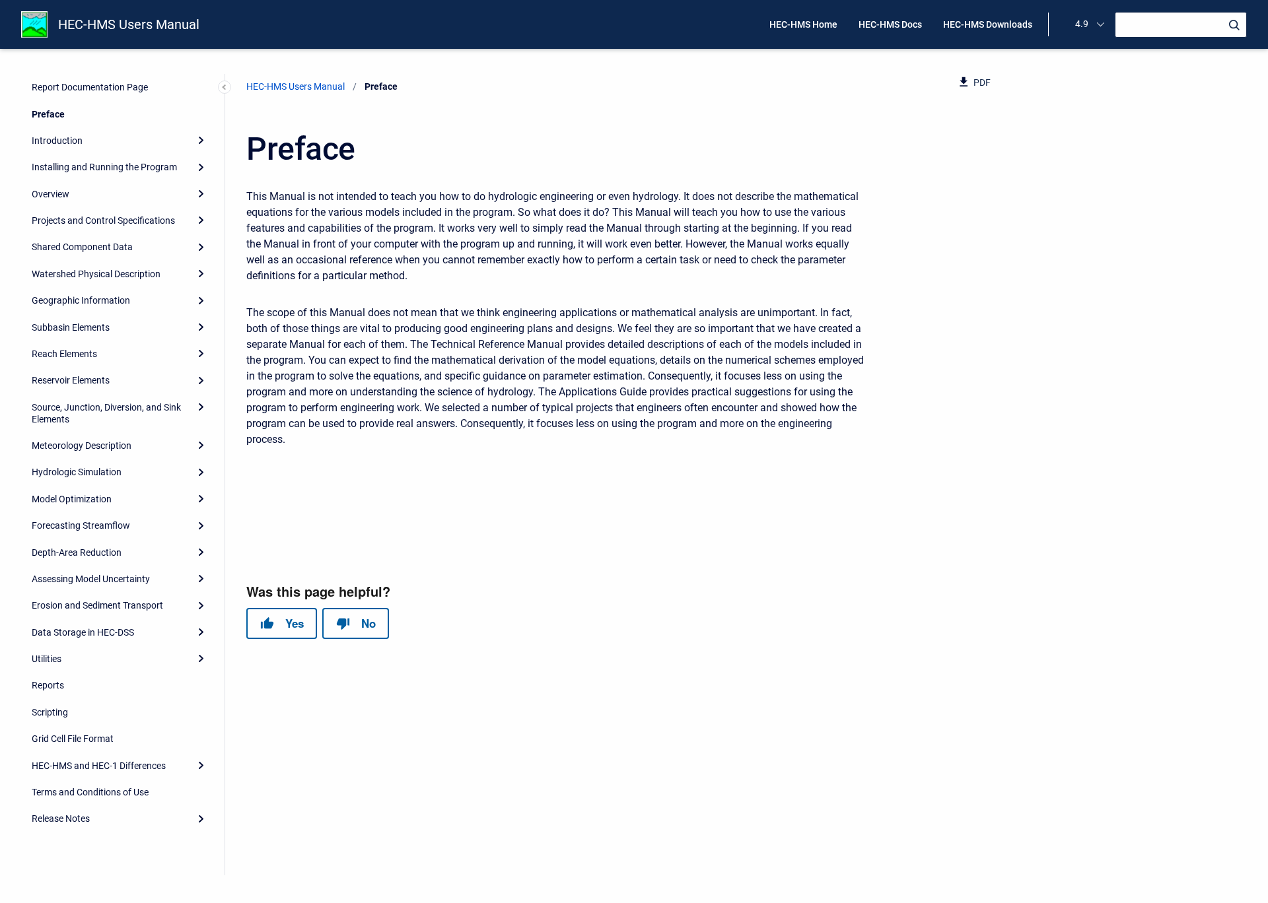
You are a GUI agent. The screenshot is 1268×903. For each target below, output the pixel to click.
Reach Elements (64, 354)
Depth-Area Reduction (77, 552)
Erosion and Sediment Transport (97, 605)
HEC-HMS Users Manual (128, 24)
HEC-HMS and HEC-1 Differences (99, 765)
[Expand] (201, 140)
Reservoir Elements (71, 380)
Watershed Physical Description (96, 274)
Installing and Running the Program (104, 167)
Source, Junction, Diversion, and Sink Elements (106, 413)
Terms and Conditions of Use (90, 792)
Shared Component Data (82, 247)
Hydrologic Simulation (77, 472)
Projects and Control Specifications (103, 220)
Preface (48, 114)
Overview (50, 194)
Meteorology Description (81, 445)
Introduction (57, 140)
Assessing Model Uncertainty (91, 579)
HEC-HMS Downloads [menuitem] (987, 24)
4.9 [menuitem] (1081, 23)
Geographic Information (81, 300)
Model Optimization (72, 499)
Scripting (50, 712)
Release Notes (61, 818)
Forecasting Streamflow (81, 525)
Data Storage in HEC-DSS (83, 632)
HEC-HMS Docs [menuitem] (890, 24)
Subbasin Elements (71, 327)
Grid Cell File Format (73, 738)
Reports (48, 685)
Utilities (46, 658)
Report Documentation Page (90, 87)
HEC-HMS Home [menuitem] (803, 24)
